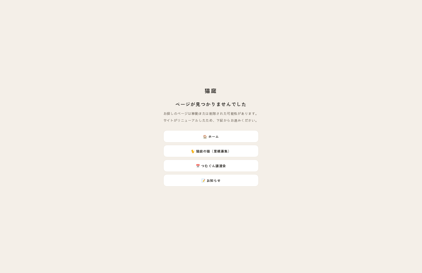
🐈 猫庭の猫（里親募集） (211, 151)
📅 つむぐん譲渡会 (211, 165)
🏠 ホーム (211, 136)
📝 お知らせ (211, 180)
